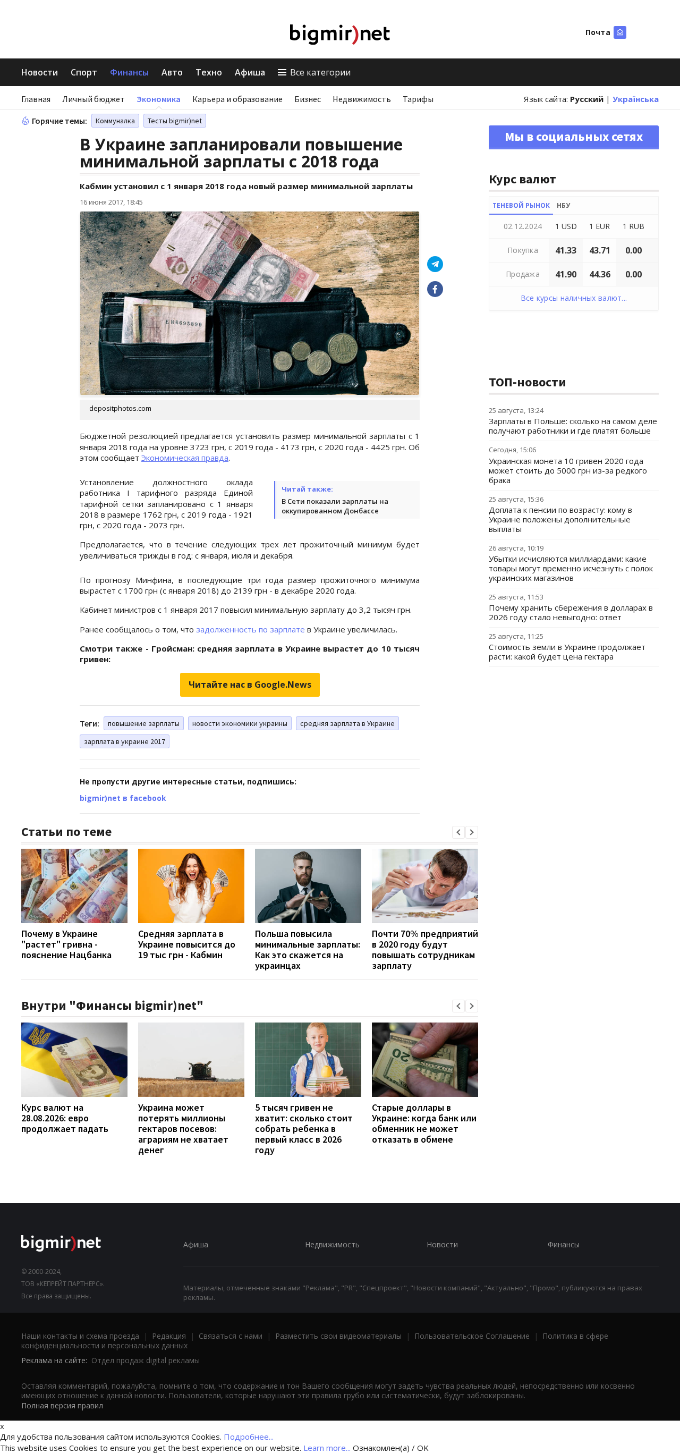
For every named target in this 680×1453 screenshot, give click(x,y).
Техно (209, 72)
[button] (458, 832)
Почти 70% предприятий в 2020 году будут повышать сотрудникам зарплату (425, 949)
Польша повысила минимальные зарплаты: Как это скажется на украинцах (307, 949)
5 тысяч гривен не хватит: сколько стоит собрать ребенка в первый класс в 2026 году (304, 1128)
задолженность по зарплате (250, 629)
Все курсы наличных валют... (574, 298)
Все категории (320, 72)
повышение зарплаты (144, 723)
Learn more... (327, 1447)
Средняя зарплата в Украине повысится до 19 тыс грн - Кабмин (186, 944)
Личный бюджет (93, 99)
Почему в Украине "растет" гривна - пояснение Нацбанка (66, 944)
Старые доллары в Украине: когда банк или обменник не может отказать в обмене (424, 1123)
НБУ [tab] (563, 205)
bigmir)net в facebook (123, 798)
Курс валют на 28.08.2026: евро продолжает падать (64, 1118)
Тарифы (418, 99)
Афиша (250, 72)
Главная (35, 99)
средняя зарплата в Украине (347, 723)
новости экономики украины (239, 723)
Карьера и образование (237, 99)
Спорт (84, 72)
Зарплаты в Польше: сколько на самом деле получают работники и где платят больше (573, 426)
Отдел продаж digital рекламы (145, 1360)
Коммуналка (115, 120)
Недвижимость (362, 99)
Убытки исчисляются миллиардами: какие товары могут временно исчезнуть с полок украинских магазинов (571, 568)
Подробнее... (249, 1436)
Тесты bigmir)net (175, 120)
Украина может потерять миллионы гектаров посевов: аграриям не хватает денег (183, 1128)
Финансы (129, 72)
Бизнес (307, 99)
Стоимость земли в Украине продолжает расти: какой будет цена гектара (567, 651)
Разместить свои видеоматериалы (338, 1336)
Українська (636, 99)
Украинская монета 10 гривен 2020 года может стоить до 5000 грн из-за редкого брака (568, 470)
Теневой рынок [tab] (521, 205)
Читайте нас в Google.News (250, 684)
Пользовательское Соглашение (472, 1336)
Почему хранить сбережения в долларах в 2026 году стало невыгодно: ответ (571, 612)
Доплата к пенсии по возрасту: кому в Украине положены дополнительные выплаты (560, 519)
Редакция (169, 1336)
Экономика (159, 99)
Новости (39, 72)
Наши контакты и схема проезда (80, 1336)
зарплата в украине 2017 (124, 741)
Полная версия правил (62, 1405)
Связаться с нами (230, 1336)
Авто (172, 72)
